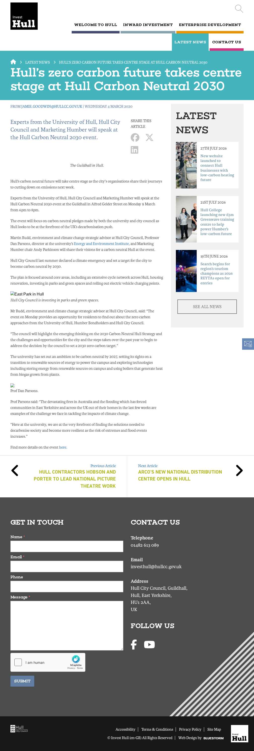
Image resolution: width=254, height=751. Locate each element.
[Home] (26, 16)
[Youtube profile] (149, 645)
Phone (16, 577)
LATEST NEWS (190, 42)
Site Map (214, 729)
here (62, 447)
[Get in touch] (248, 344)
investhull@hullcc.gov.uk (156, 567)
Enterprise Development (210, 25)
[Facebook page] (135, 645)
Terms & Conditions (157, 729)
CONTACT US (226, 42)
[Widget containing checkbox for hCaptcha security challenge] (47, 662)
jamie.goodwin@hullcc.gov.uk (51, 106)
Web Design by (190, 738)
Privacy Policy (190, 729)
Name (17, 537)
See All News (207, 306)
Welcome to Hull (95, 25)
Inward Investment (148, 25)
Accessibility (125, 729)
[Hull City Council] (20, 728)
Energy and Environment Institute (101, 243)
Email (17, 557)
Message (20, 597)
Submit (22, 681)
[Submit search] (239, 8)
